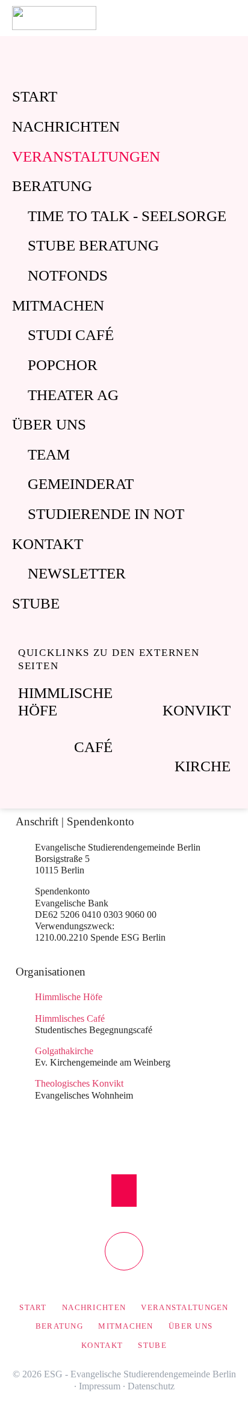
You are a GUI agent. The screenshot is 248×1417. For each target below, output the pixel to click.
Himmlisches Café (70, 1018)
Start (34, 96)
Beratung (52, 186)
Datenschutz (151, 1386)
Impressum (99, 1386)
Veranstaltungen (86, 156)
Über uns (49, 424)
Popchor (63, 365)
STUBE (36, 603)
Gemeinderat (81, 484)
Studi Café (71, 335)
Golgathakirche (64, 1051)
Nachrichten (66, 126)
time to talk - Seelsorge (127, 216)
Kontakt (47, 544)
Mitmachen (58, 305)
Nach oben (124, 1190)
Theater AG (73, 395)
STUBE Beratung (93, 245)
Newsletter (77, 573)
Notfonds (68, 275)
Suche (235, 18)
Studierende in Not (106, 514)
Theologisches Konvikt (79, 1083)
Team (49, 454)
